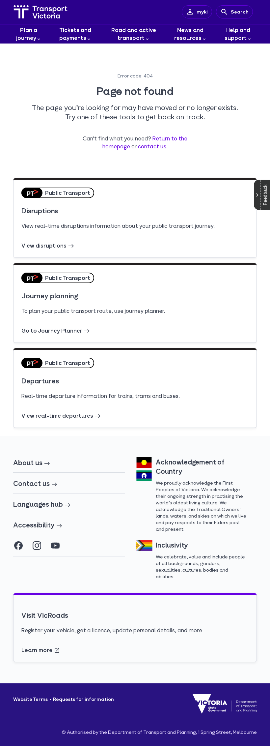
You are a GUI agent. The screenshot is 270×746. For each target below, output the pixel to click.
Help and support (237, 34)
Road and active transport (133, 34)
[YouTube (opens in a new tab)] (55, 545)
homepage (116, 146)
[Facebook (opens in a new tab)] (18, 545)
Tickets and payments (75, 34)
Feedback (265, 195)
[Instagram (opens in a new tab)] (37, 545)
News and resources (189, 34)
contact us (152, 146)
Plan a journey (27, 34)
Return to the (169, 138)
